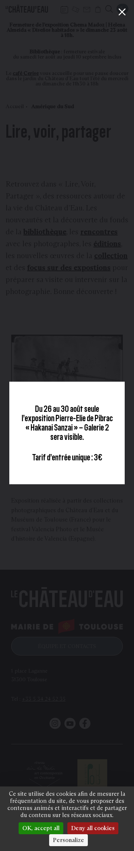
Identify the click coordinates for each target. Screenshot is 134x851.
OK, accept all (41, 828)
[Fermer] (122, 12)
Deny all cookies (93, 828)
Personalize (68, 840)
